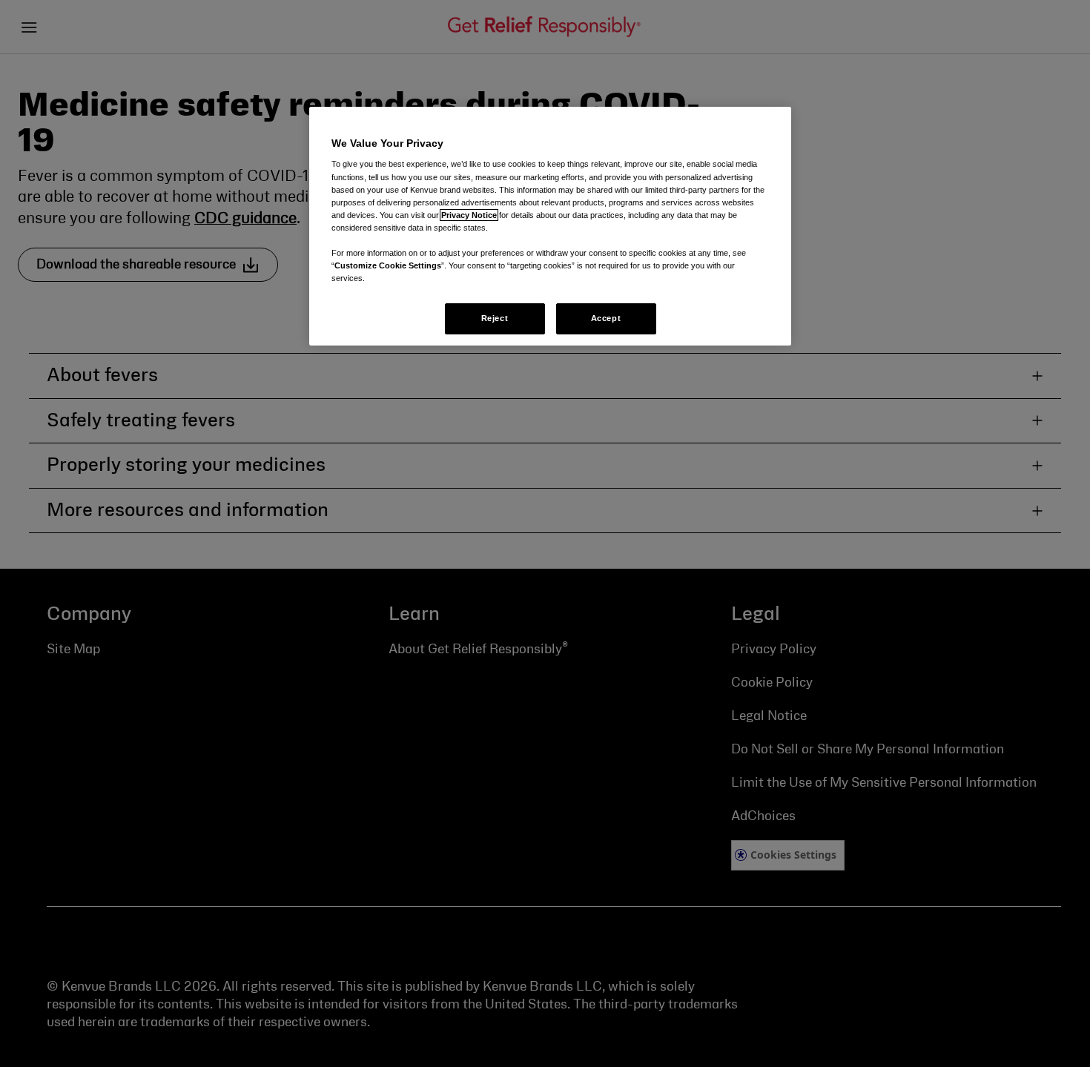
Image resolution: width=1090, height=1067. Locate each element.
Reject (494, 318)
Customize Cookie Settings (387, 265)
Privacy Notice (469, 215)
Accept (606, 318)
